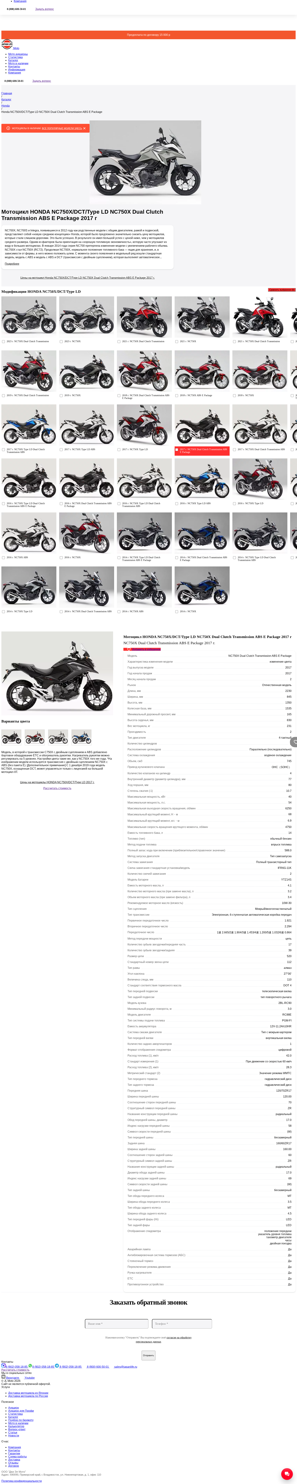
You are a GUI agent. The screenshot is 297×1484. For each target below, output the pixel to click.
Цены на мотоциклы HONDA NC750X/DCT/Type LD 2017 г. (57, 782)
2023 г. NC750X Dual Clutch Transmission (28, 341)
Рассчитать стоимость (57, 788)
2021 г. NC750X (188, 341)
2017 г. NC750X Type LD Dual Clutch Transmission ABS (26, 450)
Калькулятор (16, 1426)
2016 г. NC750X (72, 557)
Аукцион (13, 1407)
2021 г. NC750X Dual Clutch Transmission (143, 341)
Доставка (14, 1459)
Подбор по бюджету (21, 1420)
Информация (16, 69)
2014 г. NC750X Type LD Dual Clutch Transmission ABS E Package (141, 558)
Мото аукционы (18, 54)
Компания (14, 72)
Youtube (30, 1377)
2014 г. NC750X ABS (133, 611)
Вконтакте (13, 1377)
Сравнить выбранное (281, 289)
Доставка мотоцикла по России (28, 1396)
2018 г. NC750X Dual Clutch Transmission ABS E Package (145, 396)
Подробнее (12, 263)
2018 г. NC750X (246, 395)
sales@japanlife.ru (125, 1366)
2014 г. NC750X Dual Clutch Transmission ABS (88, 611)
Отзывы (13, 1462)
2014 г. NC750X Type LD (19, 611)
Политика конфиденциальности (21, 1481)
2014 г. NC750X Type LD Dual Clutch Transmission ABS (257, 558)
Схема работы (17, 1456)
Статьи (12, 1432)
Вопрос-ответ (16, 1429)
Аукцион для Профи (21, 1410)
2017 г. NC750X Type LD (135, 449)
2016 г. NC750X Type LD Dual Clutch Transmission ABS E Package (26, 504)
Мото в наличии (18, 63)
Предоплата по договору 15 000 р (148, 34)
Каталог (13, 60)
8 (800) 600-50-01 (98, 1366)
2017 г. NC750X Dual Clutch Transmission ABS (261, 449)
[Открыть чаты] (287, 1474)
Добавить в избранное (146, 649)
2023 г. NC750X (72, 341)
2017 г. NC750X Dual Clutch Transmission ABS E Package (203, 450)
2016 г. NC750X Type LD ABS (195, 503)
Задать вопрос (44, 9)
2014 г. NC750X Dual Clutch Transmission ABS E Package (203, 558)
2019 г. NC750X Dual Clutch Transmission (28, 395)
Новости (13, 1435)
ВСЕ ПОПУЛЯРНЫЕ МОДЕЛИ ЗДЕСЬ (62, 128)
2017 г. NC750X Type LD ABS (79, 449)
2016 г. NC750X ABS (17, 557)
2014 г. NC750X (188, 611)
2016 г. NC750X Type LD (250, 503)
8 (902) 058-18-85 (17, 1366)
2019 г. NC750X (72, 395)
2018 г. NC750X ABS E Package (196, 395)
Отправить (148, 1355)
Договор (13, 1465)
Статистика (15, 57)
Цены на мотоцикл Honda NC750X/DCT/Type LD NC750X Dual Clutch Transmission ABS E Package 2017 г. (87, 277)
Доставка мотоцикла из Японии (28, 1392)
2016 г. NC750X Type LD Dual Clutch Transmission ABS (141, 504)
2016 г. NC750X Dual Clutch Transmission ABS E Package (88, 504)
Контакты (14, 66)
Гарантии (14, 1453)
